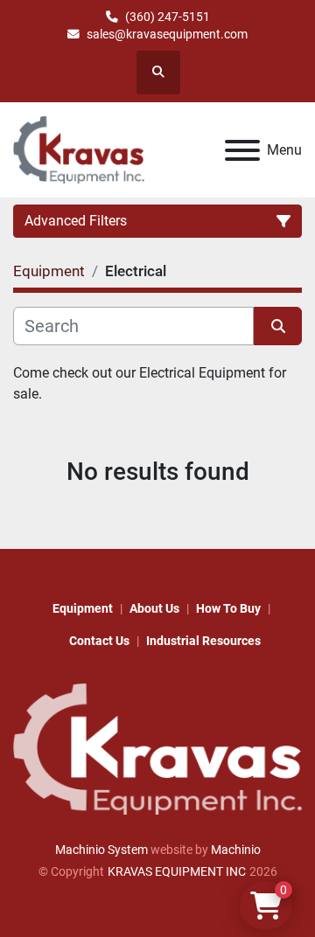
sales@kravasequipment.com (167, 34)
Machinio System (101, 850)
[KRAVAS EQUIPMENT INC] (157, 748)
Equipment (82, 608)
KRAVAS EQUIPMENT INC (177, 871)
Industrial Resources (203, 641)
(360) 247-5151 (167, 17)
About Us (154, 608)
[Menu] (242, 150)
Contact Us (99, 641)
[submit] (278, 326)
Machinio (236, 850)
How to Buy (228, 608)
